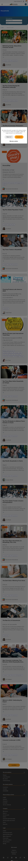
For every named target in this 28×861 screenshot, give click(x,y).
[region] (14, 135)
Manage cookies (14, 141)
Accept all (19, 137)
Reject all (9, 137)
